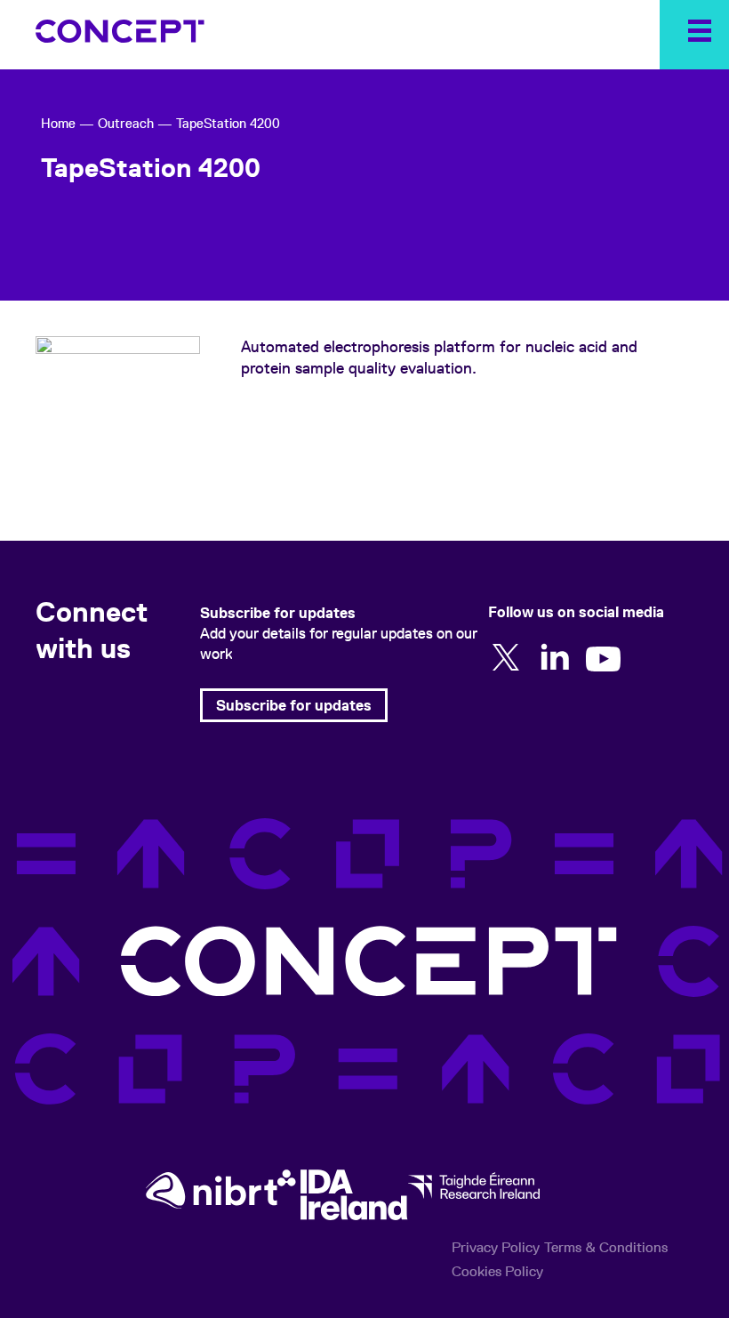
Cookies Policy (497, 1271)
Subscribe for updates (294, 705)
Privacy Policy (496, 1247)
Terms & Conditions (606, 1247)
